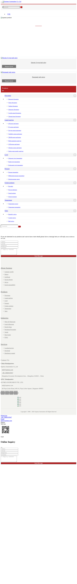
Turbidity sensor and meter (15, 134)
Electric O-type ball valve (38, 62)
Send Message (38, 256)
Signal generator (12, 196)
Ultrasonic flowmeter (13, 109)
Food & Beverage (9, 324)
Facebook (3, 393)
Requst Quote (9, 66)
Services (4, 344)
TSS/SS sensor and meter (14, 137)
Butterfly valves (12, 214)
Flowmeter (8, 95)
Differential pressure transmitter (16, 175)
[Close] (1, 447)
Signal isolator (12, 193)
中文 (8, 14)
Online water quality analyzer (15, 151)
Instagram (16, 393)
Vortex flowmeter (12, 102)
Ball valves (11, 221)
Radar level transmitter (14, 161)
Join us (6, 282)
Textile (6, 332)
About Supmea (6, 268)
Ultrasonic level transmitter (15, 158)
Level (6, 155)
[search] (3, 2)
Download (7, 350)
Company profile (9, 272)
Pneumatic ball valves (38, 77)
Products (4, 292)
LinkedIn (7, 393)
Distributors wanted (10, 353)
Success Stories (9, 279)
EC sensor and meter (13, 127)
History (6, 274)
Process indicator (12, 189)
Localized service (9, 348)
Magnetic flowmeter (13, 99)
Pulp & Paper (8, 327)
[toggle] (3, 90)
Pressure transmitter (13, 172)
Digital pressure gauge (14, 179)
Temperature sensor (13, 203)
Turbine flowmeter (13, 106)
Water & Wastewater (10, 321)
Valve (6, 211)
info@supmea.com (7, 370)
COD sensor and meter (14, 144)
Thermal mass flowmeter (14, 116)
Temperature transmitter (14, 207)
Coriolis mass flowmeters (14, 113)
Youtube (11, 393)
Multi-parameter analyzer (14, 141)
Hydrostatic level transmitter (15, 165)
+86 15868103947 (7, 373)
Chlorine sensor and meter (15, 147)
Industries (4, 318)
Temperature (8, 200)
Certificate (7, 277)
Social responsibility (10, 285)
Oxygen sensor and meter (14, 130)
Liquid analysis (9, 120)
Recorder (10, 186)
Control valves (12, 217)
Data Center (8, 335)
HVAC (6, 337)
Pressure (7, 169)
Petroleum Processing (10, 329)
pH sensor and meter (13, 123)
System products (9, 183)
